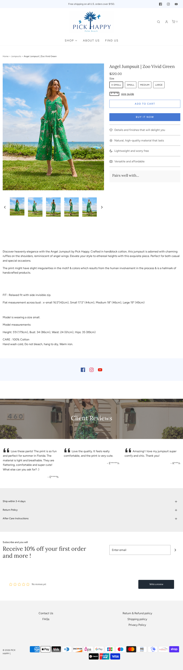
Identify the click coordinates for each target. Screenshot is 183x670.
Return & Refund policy (137, 613)
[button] (5, 207)
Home (6, 56)
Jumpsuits (16, 56)
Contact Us (46, 613)
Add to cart (145, 103)
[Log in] (166, 21)
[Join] (175, 550)
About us (91, 40)
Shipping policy (137, 619)
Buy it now (145, 117)
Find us (111, 40)
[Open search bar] (158, 22)
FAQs (45, 619)
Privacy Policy (137, 625)
